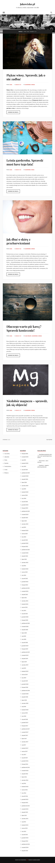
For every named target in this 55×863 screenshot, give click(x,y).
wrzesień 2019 (25, 655)
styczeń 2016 (25, 796)
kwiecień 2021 (25, 604)
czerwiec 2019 (25, 664)
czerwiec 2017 (25, 741)
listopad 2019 (25, 648)
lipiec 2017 (24, 738)
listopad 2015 (25, 802)
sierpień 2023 (25, 517)
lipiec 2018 (24, 700)
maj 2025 (24, 460)
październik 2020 (26, 623)
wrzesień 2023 (25, 514)
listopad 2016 (25, 764)
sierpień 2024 (25, 479)
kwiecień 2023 (25, 530)
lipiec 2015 (24, 815)
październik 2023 (26, 511)
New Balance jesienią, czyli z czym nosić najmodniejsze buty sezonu (44, 456)
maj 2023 (24, 527)
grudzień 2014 (25, 837)
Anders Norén (36, 859)
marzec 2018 (25, 713)
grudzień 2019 (25, 645)
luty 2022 (24, 575)
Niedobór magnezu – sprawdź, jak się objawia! (27, 403)
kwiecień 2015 (25, 825)
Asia (11, 84)
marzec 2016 (25, 789)
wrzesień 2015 (25, 809)
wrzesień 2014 (25, 847)
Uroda (33, 84)
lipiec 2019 (24, 661)
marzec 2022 (25, 572)
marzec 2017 (25, 751)
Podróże (6, 463)
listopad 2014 (25, 841)
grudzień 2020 (25, 616)
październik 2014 (26, 844)
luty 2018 (24, 716)
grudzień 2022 (25, 543)
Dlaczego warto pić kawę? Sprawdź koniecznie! (24, 328)
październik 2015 (26, 805)
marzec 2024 (25, 495)
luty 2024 (24, 498)
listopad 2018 (25, 687)
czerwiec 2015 (25, 818)
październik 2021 (26, 588)
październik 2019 (26, 652)
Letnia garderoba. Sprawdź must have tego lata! (25, 162)
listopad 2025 (25, 453)
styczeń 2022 (25, 578)
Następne (49, 439)
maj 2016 (24, 783)
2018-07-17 (18, 410)
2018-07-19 (18, 335)
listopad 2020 (25, 620)
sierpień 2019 (25, 658)
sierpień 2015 (25, 812)
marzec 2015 (25, 828)
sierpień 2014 (25, 850)
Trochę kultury (7, 466)
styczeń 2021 (25, 613)
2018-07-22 (18, 248)
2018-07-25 (18, 169)
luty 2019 (24, 677)
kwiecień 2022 (25, 568)
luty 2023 (24, 536)
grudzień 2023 (25, 504)
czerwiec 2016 (25, 780)
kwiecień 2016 (25, 786)
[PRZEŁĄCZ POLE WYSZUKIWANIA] (51, 12)
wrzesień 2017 (25, 732)
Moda (32, 169)
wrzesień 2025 (25, 456)
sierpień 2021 (25, 594)
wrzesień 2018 (25, 693)
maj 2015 (24, 821)
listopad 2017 (25, 725)
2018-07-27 (18, 84)
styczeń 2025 (25, 469)
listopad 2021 (25, 584)
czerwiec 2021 (25, 600)
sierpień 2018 (25, 697)
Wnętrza (6, 472)
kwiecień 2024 (25, 492)
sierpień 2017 (25, 735)
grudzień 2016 (25, 761)
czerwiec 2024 (25, 485)
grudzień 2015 (25, 799)
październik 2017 (26, 729)
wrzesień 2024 (25, 476)
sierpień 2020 (25, 629)
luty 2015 (24, 831)
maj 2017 (24, 745)
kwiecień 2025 (25, 463)
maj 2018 (24, 706)
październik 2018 (26, 690)
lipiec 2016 (24, 777)
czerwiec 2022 (25, 562)
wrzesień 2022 (25, 552)
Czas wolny (28, 335)
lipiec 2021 (24, 597)
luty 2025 (24, 466)
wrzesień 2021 (25, 591)
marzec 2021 (25, 607)
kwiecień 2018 (25, 709)
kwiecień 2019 (25, 671)
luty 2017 (24, 754)
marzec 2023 (25, 533)
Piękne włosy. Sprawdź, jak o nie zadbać (26, 77)
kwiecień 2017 (25, 748)
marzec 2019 (25, 674)
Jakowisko (28, 84)
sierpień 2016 (25, 773)
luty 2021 (24, 610)
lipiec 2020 (24, 632)
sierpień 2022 (25, 556)
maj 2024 (24, 488)
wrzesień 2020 (25, 626)
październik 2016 (26, 767)
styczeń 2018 (25, 719)
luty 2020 (24, 639)
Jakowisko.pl (27, 4)
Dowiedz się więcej (13, 112)
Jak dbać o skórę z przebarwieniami (18, 241)
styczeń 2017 (25, 757)
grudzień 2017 (25, 722)
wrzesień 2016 (25, 770)
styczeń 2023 (25, 540)
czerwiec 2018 (25, 703)
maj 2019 (24, 668)
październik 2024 (26, 472)
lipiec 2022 (24, 559)
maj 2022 (24, 565)
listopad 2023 (25, 508)
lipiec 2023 (24, 520)
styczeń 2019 (25, 680)
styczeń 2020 (25, 642)
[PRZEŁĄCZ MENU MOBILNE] (4, 12)
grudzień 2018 (25, 684)
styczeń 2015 (25, 834)
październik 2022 (26, 549)
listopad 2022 (25, 546)
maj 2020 (24, 636)
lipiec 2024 (24, 482)
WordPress (23, 859)
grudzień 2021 (25, 581)
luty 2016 (24, 793)
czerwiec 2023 (25, 524)
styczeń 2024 (25, 501)
